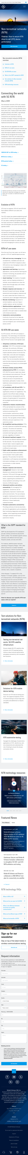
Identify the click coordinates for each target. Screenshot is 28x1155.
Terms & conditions (14, 1140)
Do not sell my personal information (14, 1130)
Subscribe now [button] (14, 947)
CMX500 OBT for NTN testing (9, 152)
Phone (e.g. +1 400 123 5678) (7, 1011)
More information (9, 661)
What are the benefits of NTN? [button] (11, 918)
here (24, 965)
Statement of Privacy (15, 1056)
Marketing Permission (8, 1058)
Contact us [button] (14, 605)
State (2, 1004)
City (2, 1025)
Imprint (5, 1054)
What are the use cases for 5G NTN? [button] (12, 901)
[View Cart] (10, 1152)
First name (3, 970)
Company (3, 991)
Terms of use (14, 1147)
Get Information (14, 1063)
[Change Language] (17, 1152)
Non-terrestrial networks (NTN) (14, 800)
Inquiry (2, 1032)
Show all (7, 884)
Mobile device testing (14, 802)
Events (13, 822)
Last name (3, 977)
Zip (1, 1018)
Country (2, 998)
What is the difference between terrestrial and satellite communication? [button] (11, 907)
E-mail (2, 984)
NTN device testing (6, 156)
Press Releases (5, 822)
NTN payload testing (6, 161)
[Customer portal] (24, 1152)
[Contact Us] (3, 1152)
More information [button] (14, 46)
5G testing (4, 165)
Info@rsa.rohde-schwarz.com (14, 1121)
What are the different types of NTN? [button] (12, 914)
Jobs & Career (14, 1143)
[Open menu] (24, 6)
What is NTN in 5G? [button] (8, 896)
